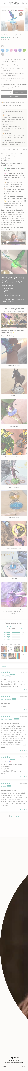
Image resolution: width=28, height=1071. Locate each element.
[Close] (25, 840)
